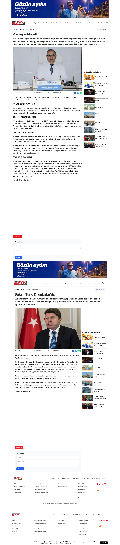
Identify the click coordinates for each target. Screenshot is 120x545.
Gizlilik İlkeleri (75, 478)
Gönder (18, 257)
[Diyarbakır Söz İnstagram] (102, 484)
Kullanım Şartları (65, 478)
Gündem (43, 23)
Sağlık (67, 23)
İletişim (98, 478)
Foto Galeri (17, 489)
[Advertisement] (47, 196)
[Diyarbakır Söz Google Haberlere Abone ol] (102, 29)
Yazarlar (100, 23)
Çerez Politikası (85, 478)
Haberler (15, 29)
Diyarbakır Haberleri (19, 486)
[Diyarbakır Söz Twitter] (100, 484)
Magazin (91, 23)
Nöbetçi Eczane (82, 484)
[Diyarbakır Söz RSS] (98, 490)
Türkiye (48, 23)
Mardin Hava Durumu (41, 495)
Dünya (86, 23)
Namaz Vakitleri (82, 486)
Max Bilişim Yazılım (66, 506)
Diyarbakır (37, 23)
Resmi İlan (72, 23)
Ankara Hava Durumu (41, 486)
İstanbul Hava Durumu (41, 484)
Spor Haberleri (62, 484)
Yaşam (82, 23)
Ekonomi (62, 23)
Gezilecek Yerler (82, 495)
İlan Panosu (81, 497)
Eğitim (78, 23)
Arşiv (96, 23)
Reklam (104, 478)
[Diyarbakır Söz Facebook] (97, 484)
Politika (53, 23)
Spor (57, 23)
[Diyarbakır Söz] (18, 23)
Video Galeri (17, 492)
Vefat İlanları (81, 489)
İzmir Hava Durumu (40, 489)
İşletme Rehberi (82, 492)
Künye (93, 478)
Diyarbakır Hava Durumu (41, 492)
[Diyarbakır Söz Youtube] (105, 484)
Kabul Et (104, 542)
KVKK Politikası (55, 478)
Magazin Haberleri (63, 486)
